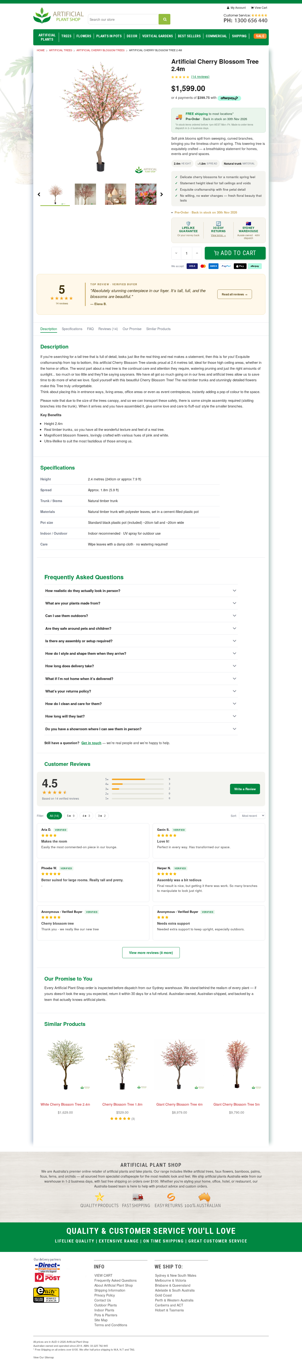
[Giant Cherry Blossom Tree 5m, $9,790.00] (236, 1064)
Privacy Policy (104, 1295)
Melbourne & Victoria (170, 1280)
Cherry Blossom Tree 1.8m (122, 1104)
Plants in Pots (109, 36)
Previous (38, 194)
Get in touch (91, 742)
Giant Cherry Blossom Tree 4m (179, 1104)
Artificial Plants (47, 37)
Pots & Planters (105, 1315)
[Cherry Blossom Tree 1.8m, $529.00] (122, 1064)
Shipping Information (109, 1290)
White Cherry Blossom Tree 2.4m (65, 1104)
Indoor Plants (104, 1310)
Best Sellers (189, 36)
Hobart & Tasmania (169, 1310)
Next (161, 194)
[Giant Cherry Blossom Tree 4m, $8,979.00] (179, 1064)
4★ (86, 816)
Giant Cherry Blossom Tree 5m (237, 1104)
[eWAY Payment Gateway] (46, 1294)
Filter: (40, 816)
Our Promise (132, 328)
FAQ (90, 328)
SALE (260, 36)
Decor (132, 36)
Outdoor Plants (105, 1305)
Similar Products (158, 328)
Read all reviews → (234, 294)
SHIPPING (239, 36)
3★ (102, 816)
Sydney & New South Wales (175, 1275)
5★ (71, 816)
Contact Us (102, 1300)
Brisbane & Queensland (172, 1285)
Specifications (72, 328)
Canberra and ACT (169, 1305)
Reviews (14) (108, 328)
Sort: (234, 816)
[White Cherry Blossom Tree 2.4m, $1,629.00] (65, 1064)
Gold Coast (163, 1295)
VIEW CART (103, 1275)
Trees (66, 36)
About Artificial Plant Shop (113, 1285)
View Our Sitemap (43, 1357)
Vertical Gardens (157, 36)
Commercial (216, 36)
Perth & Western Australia (174, 1300)
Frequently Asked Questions (115, 1280)
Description (48, 328)
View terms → (218, 235)
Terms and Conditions (110, 1324)
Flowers (83, 36)
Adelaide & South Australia (175, 1290)
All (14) (54, 816)
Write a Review (245, 789)
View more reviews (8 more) (151, 952)
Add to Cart (238, 253)
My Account (238, 7)
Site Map (101, 1320)
